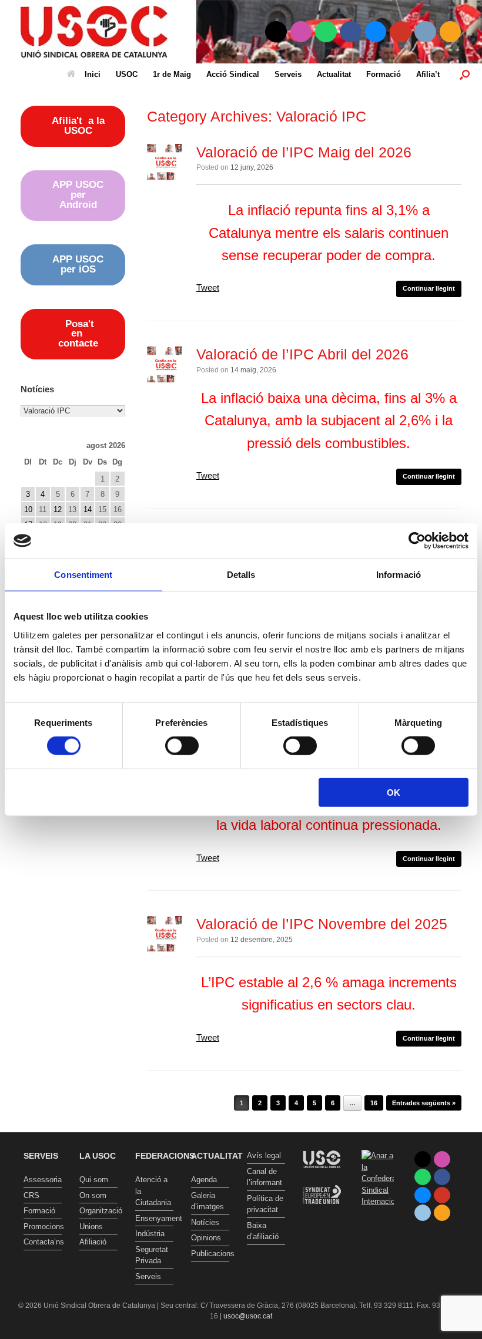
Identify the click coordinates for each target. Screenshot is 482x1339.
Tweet (207, 287)
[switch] (182, 745)
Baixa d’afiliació (263, 1231)
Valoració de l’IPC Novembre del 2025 (321, 924)
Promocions (43, 1226)
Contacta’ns (43, 1241)
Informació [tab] (398, 575)
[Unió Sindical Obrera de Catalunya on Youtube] (400, 32)
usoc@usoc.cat (247, 1316)
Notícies (205, 1222)
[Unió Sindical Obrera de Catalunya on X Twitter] (276, 32)
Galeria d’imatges (207, 1201)
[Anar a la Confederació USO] (322, 1179)
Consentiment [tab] (83, 575)
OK (393, 792)
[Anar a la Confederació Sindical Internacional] (378, 1178)
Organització (98, 1210)
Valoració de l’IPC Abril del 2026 (302, 354)
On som (92, 1195)
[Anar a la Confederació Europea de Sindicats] (322, 1213)
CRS (31, 1195)
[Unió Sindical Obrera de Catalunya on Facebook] (351, 32)
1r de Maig (172, 74)
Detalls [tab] (241, 575)
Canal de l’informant (264, 1177)
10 (28, 509)
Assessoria (43, 1179)
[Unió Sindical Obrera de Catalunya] (94, 32)
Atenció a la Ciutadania (153, 1191)
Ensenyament (154, 1218)
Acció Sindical (232, 74)
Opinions (206, 1237)
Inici (93, 74)
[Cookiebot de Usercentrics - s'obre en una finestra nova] (417, 541)
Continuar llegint (429, 288)
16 (373, 1102)
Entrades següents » (424, 1102)
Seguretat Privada (151, 1255)
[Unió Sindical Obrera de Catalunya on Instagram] (301, 32)
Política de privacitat (265, 1204)
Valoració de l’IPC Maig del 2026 (303, 152)
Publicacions (210, 1253)
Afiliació (92, 1241)
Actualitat (334, 74)
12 (57, 509)
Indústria (150, 1233)
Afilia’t (428, 74)
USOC (127, 74)
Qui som (93, 1179)
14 (87, 509)
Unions (91, 1226)
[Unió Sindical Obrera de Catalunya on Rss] (450, 32)
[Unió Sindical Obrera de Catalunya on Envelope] (425, 32)
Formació (383, 74)
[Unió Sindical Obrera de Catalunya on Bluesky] (376, 32)
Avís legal (264, 1155)
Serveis (288, 74)
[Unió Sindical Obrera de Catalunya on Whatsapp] (326, 32)
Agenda (204, 1179)
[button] (464, 74)
